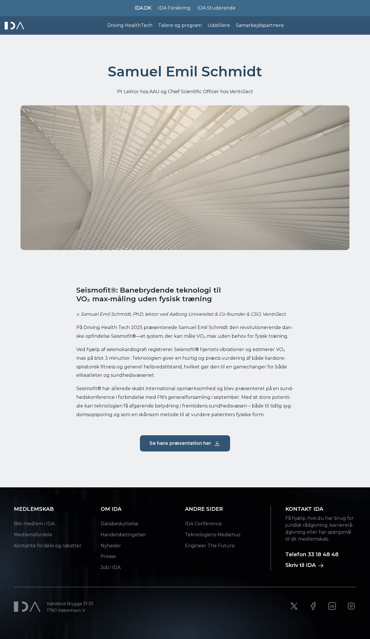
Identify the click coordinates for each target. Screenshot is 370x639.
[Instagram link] (351, 606)
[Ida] (15, 26)
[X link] (294, 606)
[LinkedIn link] (332, 606)
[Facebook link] (313, 606)
